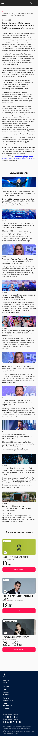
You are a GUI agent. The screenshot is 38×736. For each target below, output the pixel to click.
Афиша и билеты (6, 682)
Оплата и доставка (6, 694)
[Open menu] (2, 3)
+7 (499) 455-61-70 (10, 717)
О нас (5, 689)
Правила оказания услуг (8, 699)
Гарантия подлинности (7, 704)
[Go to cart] (35, 3)
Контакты (6, 709)
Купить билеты (19, 570)
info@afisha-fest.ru (12, 722)
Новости (6, 686)
